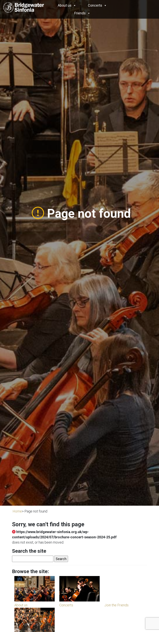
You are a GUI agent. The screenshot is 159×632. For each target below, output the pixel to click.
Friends (80, 13)
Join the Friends (116, 605)
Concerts (95, 5)
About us (65, 5)
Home (17, 511)
